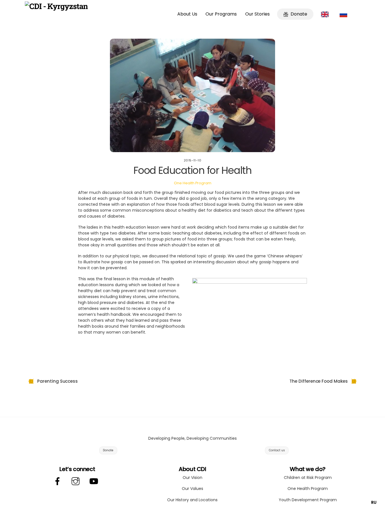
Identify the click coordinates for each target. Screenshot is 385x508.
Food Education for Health (192, 170)
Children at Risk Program (308, 477)
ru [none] (374, 502)
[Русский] (345, 14)
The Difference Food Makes (318, 381)
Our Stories (257, 14)
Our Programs (221, 14)
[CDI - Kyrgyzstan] (56, 6)
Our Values (192, 488)
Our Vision (192, 477)
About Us (187, 14)
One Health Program (192, 183)
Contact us (277, 450)
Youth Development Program (308, 500)
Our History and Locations (192, 500)
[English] (326, 14)
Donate (298, 14)
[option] (373, 502)
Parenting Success (57, 381)
